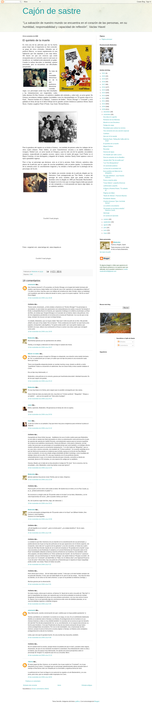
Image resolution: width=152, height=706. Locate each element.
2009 (104, 106)
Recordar (106, 149)
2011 (104, 101)
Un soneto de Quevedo (110, 216)
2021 (104, 73)
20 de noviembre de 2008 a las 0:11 (39, 564)
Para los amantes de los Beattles (113, 157)
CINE (31, 274)
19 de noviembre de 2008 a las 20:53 (40, 414)
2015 (104, 90)
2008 (104, 109)
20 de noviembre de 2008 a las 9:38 (39, 637)
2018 (104, 82)
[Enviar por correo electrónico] (51, 271)
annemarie (31, 284)
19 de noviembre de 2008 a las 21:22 (40, 428)
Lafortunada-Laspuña (110, 186)
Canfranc (106, 133)
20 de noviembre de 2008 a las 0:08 (39, 533)
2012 (104, 98)
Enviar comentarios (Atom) (40, 689)
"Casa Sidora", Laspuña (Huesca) (114, 183)
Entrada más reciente (30, 685)
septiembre (107, 222)
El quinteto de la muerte (111, 143)
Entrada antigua (87, 685)
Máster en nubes (33, 354)
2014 (104, 93)
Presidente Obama (109, 198)
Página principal (107, 39)
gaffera (77, 701)
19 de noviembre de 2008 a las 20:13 (40, 381)
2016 (104, 87)
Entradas (122, 342)
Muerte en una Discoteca (111, 122)
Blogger (96, 701)
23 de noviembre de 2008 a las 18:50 (40, 677)
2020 (104, 76)
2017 (104, 84)
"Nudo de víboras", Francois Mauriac (115, 196)
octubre (106, 219)
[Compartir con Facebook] (58, 271)
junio (105, 230)
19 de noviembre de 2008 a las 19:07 (40, 347)
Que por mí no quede (110, 136)
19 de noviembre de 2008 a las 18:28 (40, 298)
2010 (104, 104)
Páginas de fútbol (109, 193)
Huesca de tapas (108, 152)
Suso (29, 421)
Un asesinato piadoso (110, 166)
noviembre (107, 114)
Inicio (59, 685)
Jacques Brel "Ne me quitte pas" (113, 160)
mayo (105, 233)
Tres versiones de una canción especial (116, 131)
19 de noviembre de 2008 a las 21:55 (40, 468)
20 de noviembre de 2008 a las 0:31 (39, 584)
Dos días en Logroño (110, 117)
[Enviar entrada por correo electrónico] (47, 271)
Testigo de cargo (108, 125)
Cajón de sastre (52, 11)
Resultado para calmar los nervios (114, 128)
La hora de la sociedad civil (112, 168)
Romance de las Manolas (111, 120)
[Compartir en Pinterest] (60, 271)
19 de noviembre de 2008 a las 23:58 (40, 519)
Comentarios (123, 345)
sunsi (30, 405)
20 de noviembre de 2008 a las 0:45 (39, 604)
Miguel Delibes (108, 146)
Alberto (30, 662)
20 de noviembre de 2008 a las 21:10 (40, 655)
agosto (106, 225)
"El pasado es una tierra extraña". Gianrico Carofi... (114, 209)
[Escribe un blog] (53, 271)
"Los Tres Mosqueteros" (111, 163)
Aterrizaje (106, 213)
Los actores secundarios (111, 206)
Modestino (31, 338)
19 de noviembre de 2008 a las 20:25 (40, 399)
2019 (104, 79)
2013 (104, 95)
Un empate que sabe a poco (112, 154)
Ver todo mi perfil (105, 252)
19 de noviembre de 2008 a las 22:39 (40, 479)
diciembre (107, 112)
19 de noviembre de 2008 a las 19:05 (40, 331)
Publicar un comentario (33, 681)
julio (105, 227)
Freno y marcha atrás (110, 180)
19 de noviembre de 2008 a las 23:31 (40, 503)
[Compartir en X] (56, 271)
